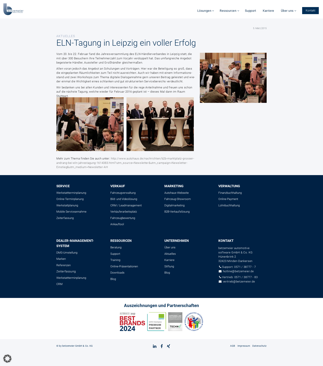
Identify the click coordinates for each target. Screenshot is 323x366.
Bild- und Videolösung (123, 199)
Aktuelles (170, 253)
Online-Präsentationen (124, 266)
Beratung (115, 247)
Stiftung (169, 266)
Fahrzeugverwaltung (123, 192)
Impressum (244, 345)
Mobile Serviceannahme (71, 211)
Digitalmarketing (174, 205)
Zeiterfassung (65, 218)
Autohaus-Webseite (176, 192)
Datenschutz (259, 345)
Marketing (174, 186)
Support (250, 10)
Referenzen (63, 265)
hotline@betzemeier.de (238, 271)
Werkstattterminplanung (71, 192)
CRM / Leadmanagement (126, 205)
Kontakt (310, 10)
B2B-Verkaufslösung (177, 211)
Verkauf (117, 186)
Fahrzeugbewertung (122, 218)
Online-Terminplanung (70, 199)
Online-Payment (228, 199)
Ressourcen (228, 10)
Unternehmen (176, 241)
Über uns (287, 10)
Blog (113, 279)
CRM (59, 284)
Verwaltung (229, 186)
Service (63, 186)
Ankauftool (117, 224)
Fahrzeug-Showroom (177, 199)
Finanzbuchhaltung (230, 192)
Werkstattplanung (67, 205)
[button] (7, 358)
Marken (61, 258)
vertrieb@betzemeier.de (239, 281)
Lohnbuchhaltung (229, 205)
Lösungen (204, 10)
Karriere (268, 10)
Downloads (117, 272)
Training (115, 260)
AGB (232, 345)
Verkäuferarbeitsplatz (123, 211)
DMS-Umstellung (66, 252)
